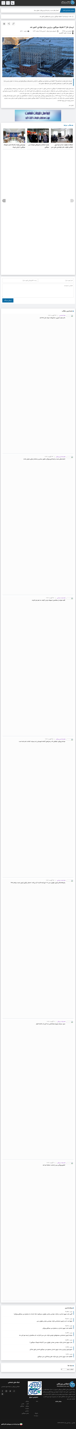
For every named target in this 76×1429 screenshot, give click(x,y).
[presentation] (72, 200)
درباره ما (36, 1416)
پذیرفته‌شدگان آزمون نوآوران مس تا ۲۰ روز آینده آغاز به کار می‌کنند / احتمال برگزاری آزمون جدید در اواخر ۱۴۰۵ (38, 883)
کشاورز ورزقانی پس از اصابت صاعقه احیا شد (54, 1165)
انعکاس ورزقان (62, 1389)
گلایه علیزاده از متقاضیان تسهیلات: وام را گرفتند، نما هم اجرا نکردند (48, 600)
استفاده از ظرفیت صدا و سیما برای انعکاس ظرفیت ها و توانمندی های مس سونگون (62, 147)
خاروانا (36, 1413)
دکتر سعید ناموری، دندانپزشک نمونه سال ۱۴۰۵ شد (52, 318)
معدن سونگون (25, 1413)
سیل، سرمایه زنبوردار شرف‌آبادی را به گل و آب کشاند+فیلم (50, 1024)
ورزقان (27, 1401)
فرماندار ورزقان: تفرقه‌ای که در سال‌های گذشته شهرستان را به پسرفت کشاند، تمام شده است (42, 741)
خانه (70, 16)
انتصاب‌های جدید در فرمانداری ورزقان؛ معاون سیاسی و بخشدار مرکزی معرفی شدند (38, 10)
